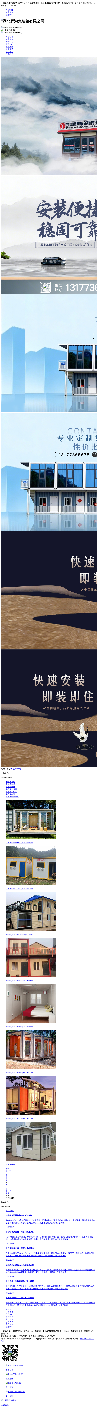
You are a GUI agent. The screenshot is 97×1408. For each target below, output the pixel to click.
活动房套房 (10, 784)
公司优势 (9, 49)
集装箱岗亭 (10, 794)
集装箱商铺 (10, 787)
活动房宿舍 (10, 782)
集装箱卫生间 (11, 792)
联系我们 (9, 15)
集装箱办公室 (11, 789)
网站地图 (9, 10)
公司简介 (9, 12)
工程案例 (9, 47)
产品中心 (9, 42)
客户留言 (9, 52)
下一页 (8, 1191)
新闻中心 (9, 44)
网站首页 (9, 37)
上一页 (8, 1171)
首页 (7, 1169)
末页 (7, 1193)
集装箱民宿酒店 (12, 797)
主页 (12, 769)
